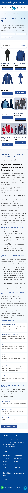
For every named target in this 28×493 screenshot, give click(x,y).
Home (2, 13)
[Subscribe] (23, 479)
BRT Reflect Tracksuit (6, 112)
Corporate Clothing (7, 455)
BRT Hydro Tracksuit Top (19, 63)
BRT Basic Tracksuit (5, 63)
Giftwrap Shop (15, 485)
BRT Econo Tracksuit (19, 87)
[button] (2, 8)
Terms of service (14, 490)
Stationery (5, 467)
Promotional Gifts (7, 464)
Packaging (16, 464)
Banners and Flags (18, 458)
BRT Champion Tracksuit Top (6, 87)
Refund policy (11, 487)
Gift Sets (16, 461)
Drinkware (5, 461)
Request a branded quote (9, 426)
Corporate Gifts (6, 458)
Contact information (6, 490)
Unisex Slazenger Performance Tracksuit (19, 112)
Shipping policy (18, 487)
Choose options (7, 68)
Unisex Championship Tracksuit (6, 138)
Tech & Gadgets (17, 467)
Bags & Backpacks (18, 455)
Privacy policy (4, 487)
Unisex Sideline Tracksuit (20, 137)
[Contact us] (2, 487)
